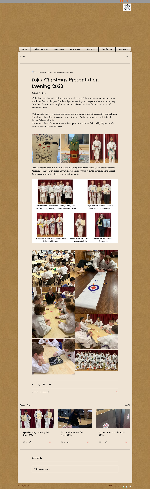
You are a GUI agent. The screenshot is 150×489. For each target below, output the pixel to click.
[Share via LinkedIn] (44, 384)
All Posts (23, 56)
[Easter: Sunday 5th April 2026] (113, 418)
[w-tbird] (130, 486)
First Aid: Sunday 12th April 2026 (72, 433)
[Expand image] (46, 148)
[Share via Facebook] (33, 384)
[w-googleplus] (127, 487)
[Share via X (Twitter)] (38, 384)
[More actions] (117, 72)
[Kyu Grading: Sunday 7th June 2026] (37, 418)
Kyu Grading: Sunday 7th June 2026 (36, 433)
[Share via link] (50, 384)
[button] (127, 56)
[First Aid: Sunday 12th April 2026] (75, 418)
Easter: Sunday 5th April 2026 (112, 433)
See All (127, 405)
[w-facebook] (124, 487)
